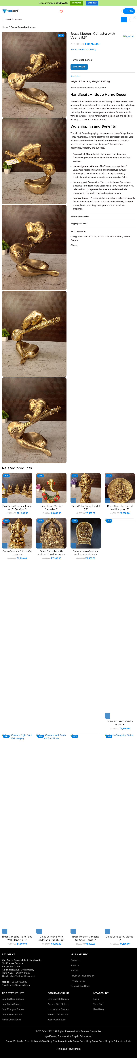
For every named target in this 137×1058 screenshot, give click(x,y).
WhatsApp (76, 3)
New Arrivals (89, 236)
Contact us (76, 960)
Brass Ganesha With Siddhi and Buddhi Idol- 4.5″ (51, 939)
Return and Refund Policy (83, 49)
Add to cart (79, 67)
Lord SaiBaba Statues (13, 999)
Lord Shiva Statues (11, 1004)
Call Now (92, 3)
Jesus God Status (57, 1019)
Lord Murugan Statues (13, 1009)
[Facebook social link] (79, 245)
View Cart (98, 1004)
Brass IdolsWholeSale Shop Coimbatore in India (48, 1041)
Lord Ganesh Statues (58, 999)
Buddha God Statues (58, 1014)
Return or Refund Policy (82, 976)
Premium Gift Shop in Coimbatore (75, 1036)
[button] (4, 500)
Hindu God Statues (11, 1019)
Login (96, 999)
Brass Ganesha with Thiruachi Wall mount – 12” (51, 554)
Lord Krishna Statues (58, 1009)
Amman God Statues (58, 1004)
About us (75, 965)
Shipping (75, 970)
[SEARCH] (124, 19)
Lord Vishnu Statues (12, 1014)
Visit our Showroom (25, 976)
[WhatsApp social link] (82, 245)
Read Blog (98, 1009)
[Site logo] (10, 11)
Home (5, 27)
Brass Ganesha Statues (23, 27)
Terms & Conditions (80, 986)
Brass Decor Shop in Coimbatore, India (111, 1041)
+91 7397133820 (18, 982)
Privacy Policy (78, 981)
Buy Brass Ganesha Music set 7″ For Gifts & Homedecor (17, 509)
